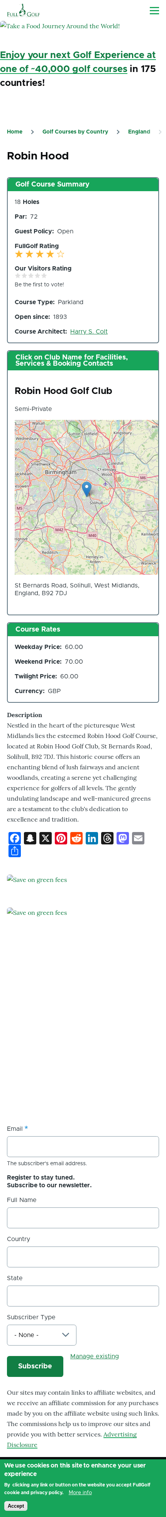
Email (15, 1129)
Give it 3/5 (31, 275)
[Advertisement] (65, 1059)
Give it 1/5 (18, 275)
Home (14, 132)
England (139, 132)
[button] (86, 489)
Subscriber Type (31, 1317)
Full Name (22, 1200)
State (15, 1278)
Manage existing (94, 1356)
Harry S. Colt (89, 332)
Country (18, 1239)
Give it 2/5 (24, 275)
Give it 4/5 (37, 275)
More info (80, 1492)
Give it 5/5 (44, 275)
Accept (16, 1506)
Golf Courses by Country (75, 132)
